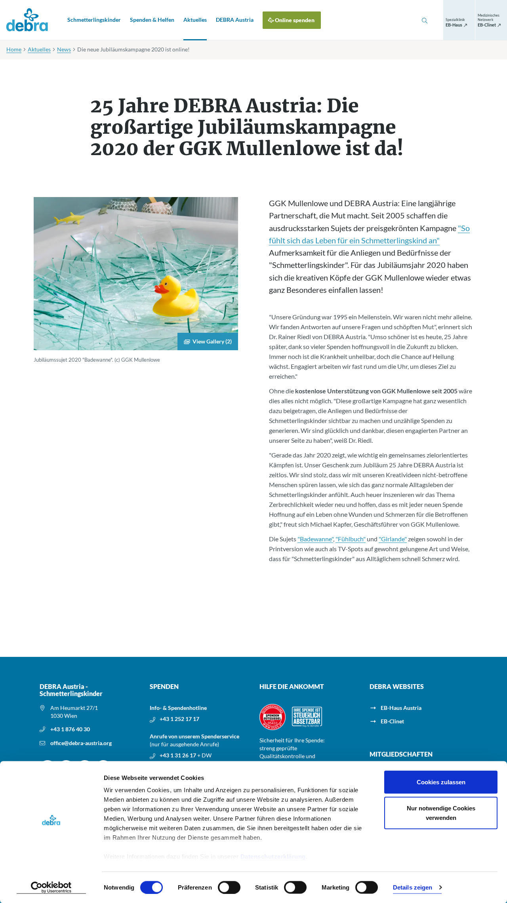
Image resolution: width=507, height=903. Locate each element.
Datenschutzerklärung (273, 856)
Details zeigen (412, 887)
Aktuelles (195, 19)
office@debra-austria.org (81, 743)
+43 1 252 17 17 (179, 718)
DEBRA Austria (235, 19)
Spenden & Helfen (152, 19)
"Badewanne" (315, 539)
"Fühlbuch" (350, 539)
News (64, 49)
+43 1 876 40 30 (70, 729)
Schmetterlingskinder (94, 19)
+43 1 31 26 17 (178, 755)
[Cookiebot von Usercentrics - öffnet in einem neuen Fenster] (51, 888)
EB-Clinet (392, 721)
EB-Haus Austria (401, 707)
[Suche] (424, 20)
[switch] (229, 887)
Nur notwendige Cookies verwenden (441, 812)
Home (13, 49)
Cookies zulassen (441, 782)
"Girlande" (393, 539)
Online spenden (294, 20)
